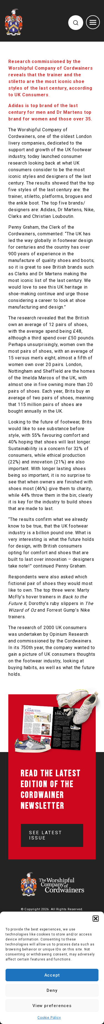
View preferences (52, 1005)
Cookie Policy (49, 1018)
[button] (95, 918)
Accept (52, 975)
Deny (52, 990)
